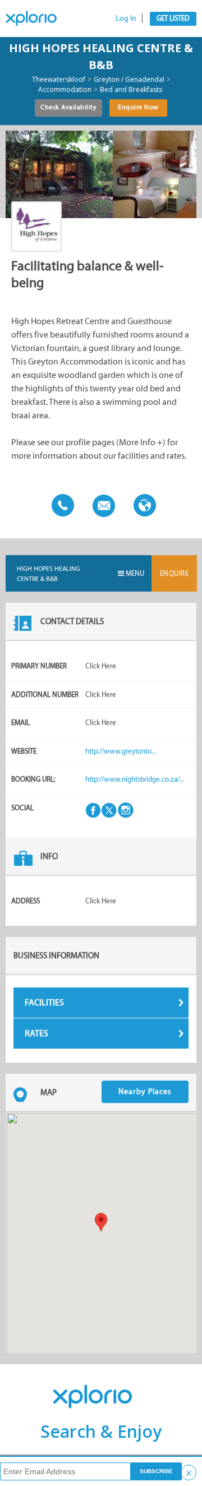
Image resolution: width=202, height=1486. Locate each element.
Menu (134, 573)
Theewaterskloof (58, 80)
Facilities (44, 1002)
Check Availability (68, 107)
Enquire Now (138, 107)
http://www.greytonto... (121, 751)
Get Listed (173, 18)
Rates (36, 1033)
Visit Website (142, 505)
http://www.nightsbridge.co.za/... (135, 779)
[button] (101, 1222)
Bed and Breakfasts (131, 90)
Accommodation (64, 90)
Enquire (174, 573)
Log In (126, 18)
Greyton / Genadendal (129, 80)
